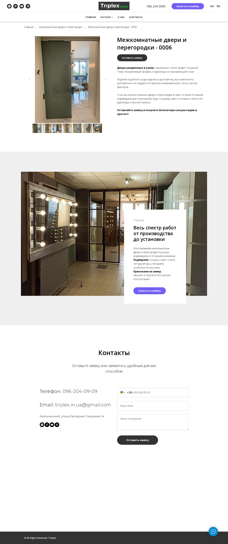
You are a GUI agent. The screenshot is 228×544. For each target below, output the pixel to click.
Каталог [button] (106, 17)
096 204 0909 (156, 6)
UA (212, 6)
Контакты (135, 17)
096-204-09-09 (80, 391)
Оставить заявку (137, 440)
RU (218, 6)
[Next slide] (105, 79)
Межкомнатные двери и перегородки (60, 27)
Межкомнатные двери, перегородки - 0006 (112, 27)
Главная (91, 17)
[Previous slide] (29, 79)
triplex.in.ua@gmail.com (83, 405)
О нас (121, 17)
